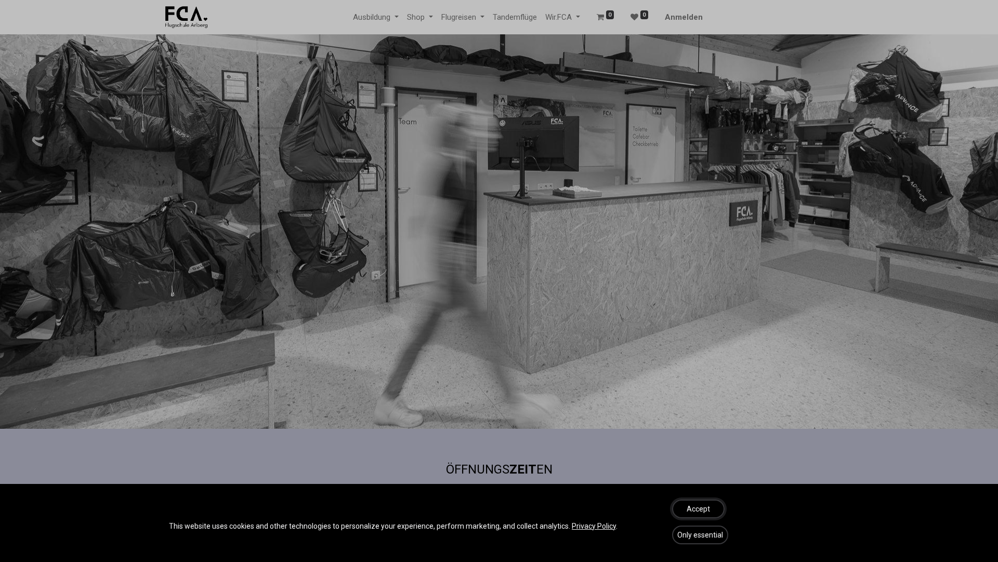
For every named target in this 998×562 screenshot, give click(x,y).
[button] (698, 509)
